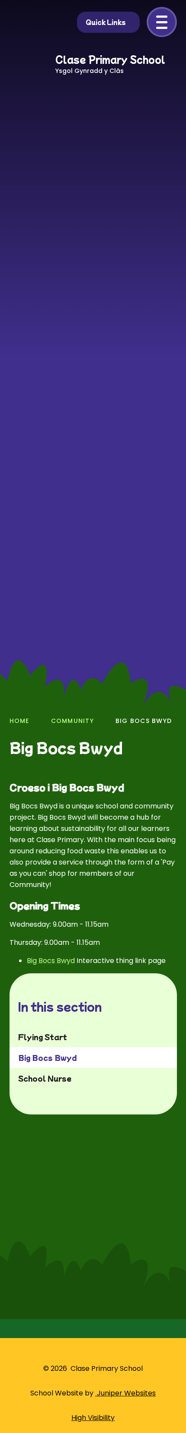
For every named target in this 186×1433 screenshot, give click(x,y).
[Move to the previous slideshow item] (122, 647)
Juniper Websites (125, 1393)
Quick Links (106, 22)
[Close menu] (162, 22)
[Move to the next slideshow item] (146, 647)
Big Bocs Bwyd (143, 720)
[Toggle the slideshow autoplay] (169, 647)
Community (72, 720)
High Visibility (93, 1418)
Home (19, 720)
